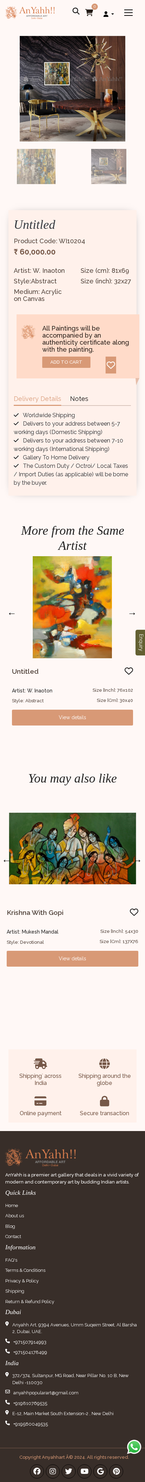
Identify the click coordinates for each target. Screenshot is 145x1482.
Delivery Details (37, 398)
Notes (79, 398)
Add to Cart (66, 362)
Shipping (14, 1291)
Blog (10, 1226)
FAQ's (11, 1260)
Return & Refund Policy (29, 1301)
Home (11, 1205)
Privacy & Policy (22, 1280)
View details (72, 717)
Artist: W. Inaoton (32, 690)
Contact (13, 1236)
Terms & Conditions (25, 1270)
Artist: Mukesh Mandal (32, 932)
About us (14, 1215)
